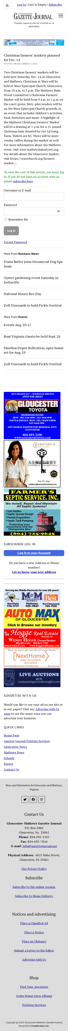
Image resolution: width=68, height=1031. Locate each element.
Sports (8, 764)
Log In (21, 4)
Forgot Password (15, 242)
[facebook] (33, 799)
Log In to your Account (34, 553)
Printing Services (34, 1005)
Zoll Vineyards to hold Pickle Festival (33, 305)
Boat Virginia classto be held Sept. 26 (32, 336)
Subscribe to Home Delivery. (34, 896)
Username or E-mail (17, 190)
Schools (9, 758)
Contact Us (11, 769)
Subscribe (55, 4)
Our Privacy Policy (34, 869)
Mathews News (14, 752)
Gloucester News (15, 747)
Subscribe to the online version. (34, 887)
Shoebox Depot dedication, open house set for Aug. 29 (34, 350)
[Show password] (58, 211)
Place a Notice (34, 932)
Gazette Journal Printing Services (27, 741)
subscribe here (23, 181)
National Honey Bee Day (22, 293)
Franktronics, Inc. (40, 1025)
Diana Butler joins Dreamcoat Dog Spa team (33, 263)
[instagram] (41, 799)
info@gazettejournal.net (40, 846)
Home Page (11, 735)
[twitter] (25, 799)
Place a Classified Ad (34, 923)
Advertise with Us (34, 959)
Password (10, 205)
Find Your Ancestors (34, 987)
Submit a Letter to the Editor (34, 950)
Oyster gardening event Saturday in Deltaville (31, 279)
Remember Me (18, 219)
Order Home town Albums (34, 996)
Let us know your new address (34, 572)
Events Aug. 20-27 (17, 324)
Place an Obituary (34, 941)
